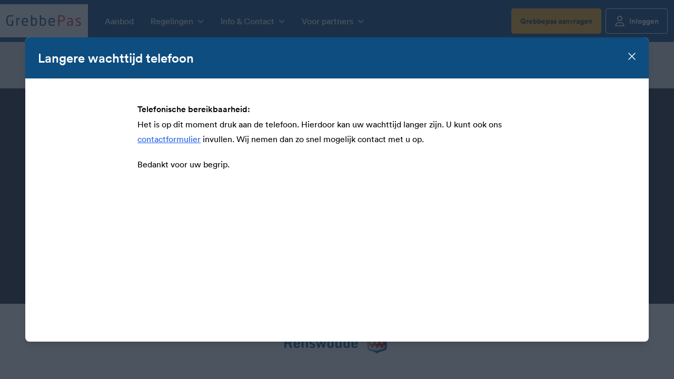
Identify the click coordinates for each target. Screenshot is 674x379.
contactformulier (169, 139)
